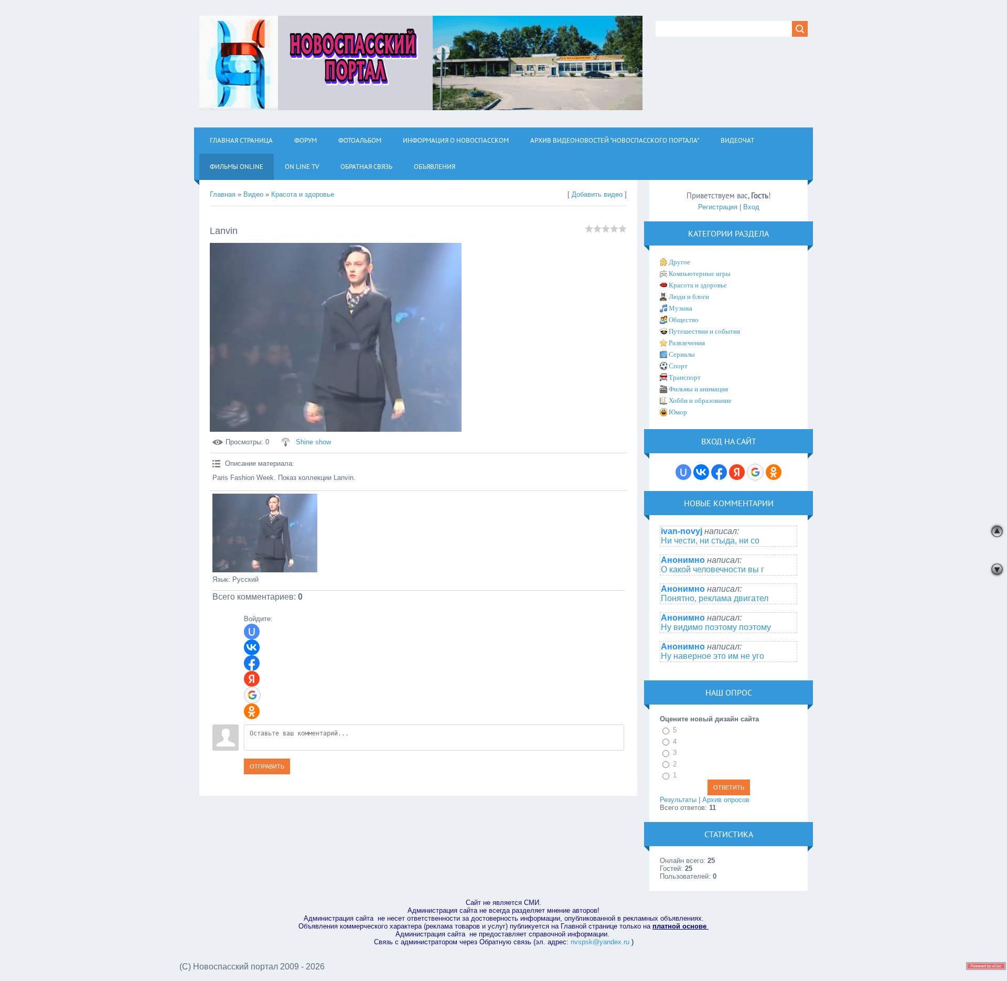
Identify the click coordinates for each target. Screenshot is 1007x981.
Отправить (267, 766)
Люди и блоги (689, 297)
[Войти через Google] (252, 695)
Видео (253, 194)
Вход (751, 207)
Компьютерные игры (700, 274)
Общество (684, 320)
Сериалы (682, 354)
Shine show (313, 442)
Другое (679, 262)
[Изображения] (264, 533)
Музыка (680, 308)
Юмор (678, 412)
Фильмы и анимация (698, 389)
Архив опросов (725, 800)
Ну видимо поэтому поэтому (716, 627)
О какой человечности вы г (712, 569)
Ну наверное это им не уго (712, 656)
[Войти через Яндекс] (252, 679)
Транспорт (685, 377)
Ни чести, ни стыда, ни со (710, 540)
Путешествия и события (704, 331)
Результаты (678, 800)
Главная (222, 194)
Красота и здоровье (302, 194)
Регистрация (717, 207)
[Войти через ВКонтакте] (252, 647)
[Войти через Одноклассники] (252, 711)
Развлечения (687, 343)
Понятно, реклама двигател (714, 598)
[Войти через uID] (252, 631)
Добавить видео (597, 194)
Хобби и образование (700, 400)
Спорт (678, 366)
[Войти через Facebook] (252, 663)
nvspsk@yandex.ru (600, 942)
